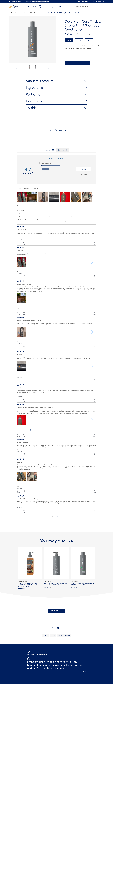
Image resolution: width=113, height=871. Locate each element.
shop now (77, 63)
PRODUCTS (30, 6)
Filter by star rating (45, 216)
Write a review (83, 169)
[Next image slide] (50, 67)
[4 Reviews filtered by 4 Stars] (54, 169)
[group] (22, 197)
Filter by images (69, 216)
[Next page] (60, 516)
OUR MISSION (41, 6)
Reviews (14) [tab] (49, 150)
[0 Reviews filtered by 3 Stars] (54, 172)
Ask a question (83, 174)
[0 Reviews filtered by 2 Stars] (54, 176)
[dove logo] (14, 6)
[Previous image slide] (14, 67)
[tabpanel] (56, 336)
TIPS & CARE (53, 6)
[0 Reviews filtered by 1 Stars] (54, 179)
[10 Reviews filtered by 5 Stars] (54, 165)
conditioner (46, 635)
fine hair (53, 635)
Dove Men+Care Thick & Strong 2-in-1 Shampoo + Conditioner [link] (64, 13)
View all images (21, 206)
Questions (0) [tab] (62, 150)
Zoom (10, 20)
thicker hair (67, 635)
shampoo (59, 635)
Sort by (18, 216)
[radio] (69, 40)
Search (103, 6)
